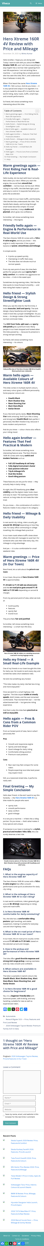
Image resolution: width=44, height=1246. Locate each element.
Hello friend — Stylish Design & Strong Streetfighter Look (20, 125)
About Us (6, 1236)
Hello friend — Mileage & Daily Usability (20, 139)
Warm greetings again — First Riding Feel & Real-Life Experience (22, 115)
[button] (31, 3)
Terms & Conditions (22, 1239)
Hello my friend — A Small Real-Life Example (19, 148)
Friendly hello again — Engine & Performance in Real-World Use (17, 120)
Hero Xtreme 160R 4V (24, 798)
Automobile (10, 1016)
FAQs (9, 159)
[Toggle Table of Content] (36, 111)
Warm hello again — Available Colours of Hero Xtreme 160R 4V (21, 130)
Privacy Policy (36, 1236)
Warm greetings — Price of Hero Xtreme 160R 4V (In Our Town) (21, 143)
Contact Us (16, 1236)
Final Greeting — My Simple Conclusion (21, 157)
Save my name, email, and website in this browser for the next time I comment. (21, 1115)
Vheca (6, 3)
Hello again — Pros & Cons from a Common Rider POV (22, 153)
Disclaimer (25, 1236)
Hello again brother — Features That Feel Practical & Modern (21, 135)
